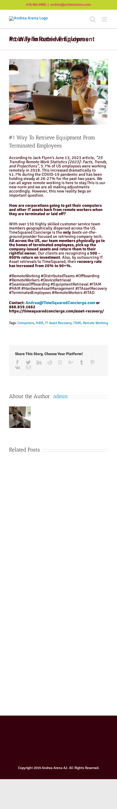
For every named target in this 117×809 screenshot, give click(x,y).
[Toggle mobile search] (93, 19)
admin (60, 396)
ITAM (77, 323)
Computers (25, 323)
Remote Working (95, 323)
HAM (39, 323)
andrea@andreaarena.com (70, 4)
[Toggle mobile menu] (105, 19)
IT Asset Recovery (58, 323)
